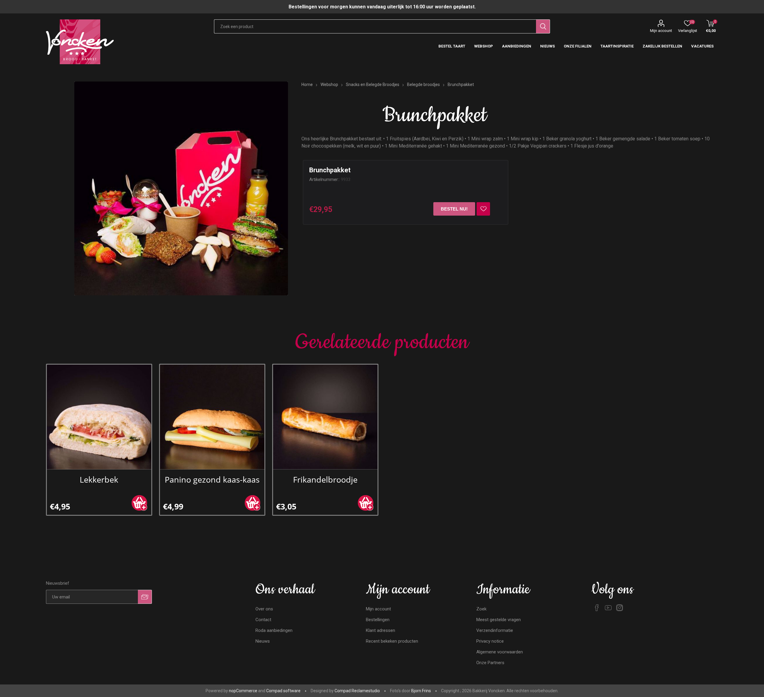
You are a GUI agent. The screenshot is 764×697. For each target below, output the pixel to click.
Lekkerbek (99, 479)
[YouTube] (608, 607)
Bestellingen (377, 619)
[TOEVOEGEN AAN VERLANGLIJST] (483, 209)
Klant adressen (380, 630)
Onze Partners (490, 662)
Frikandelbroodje (325, 479)
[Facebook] (597, 607)
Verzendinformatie (494, 630)
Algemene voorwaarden (499, 652)
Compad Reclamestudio (357, 690)
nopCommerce (243, 690)
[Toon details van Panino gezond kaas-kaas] (212, 417)
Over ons (264, 609)
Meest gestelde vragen (498, 619)
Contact (263, 619)
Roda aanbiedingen (273, 630)
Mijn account (661, 30)
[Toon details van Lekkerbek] (99, 417)
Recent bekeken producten (392, 641)
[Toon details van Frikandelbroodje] (325, 417)
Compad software (283, 690)
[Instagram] (619, 607)
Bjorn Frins (421, 690)
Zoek (481, 609)
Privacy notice (490, 641)
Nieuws (262, 641)
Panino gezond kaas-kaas (212, 479)
